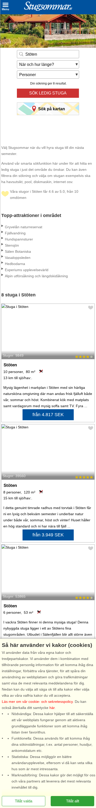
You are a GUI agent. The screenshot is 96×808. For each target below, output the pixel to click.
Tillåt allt (72, 801)
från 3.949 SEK (48, 534)
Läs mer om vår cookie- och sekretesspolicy (37, 702)
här (52, 708)
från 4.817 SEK (48, 414)
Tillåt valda (23, 801)
